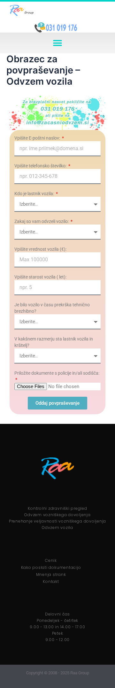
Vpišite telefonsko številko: (40, 165)
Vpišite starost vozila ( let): (40, 276)
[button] (57, 43)
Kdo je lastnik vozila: (34, 193)
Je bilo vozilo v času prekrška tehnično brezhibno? (52, 308)
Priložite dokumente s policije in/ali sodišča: (56, 373)
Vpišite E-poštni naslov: (37, 138)
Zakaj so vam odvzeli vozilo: (42, 221)
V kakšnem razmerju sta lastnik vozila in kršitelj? (53, 342)
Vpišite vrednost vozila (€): (40, 249)
